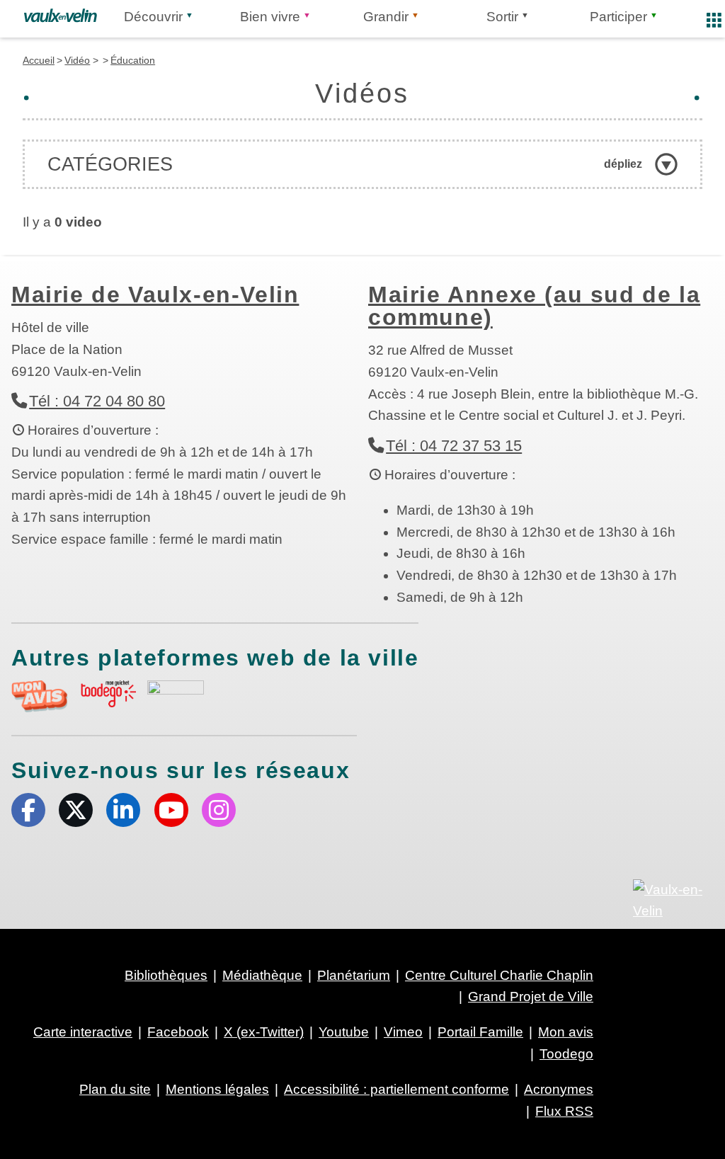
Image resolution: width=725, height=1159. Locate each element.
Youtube (171, 810)
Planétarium (353, 975)
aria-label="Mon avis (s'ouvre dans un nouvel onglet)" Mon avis (39, 696)
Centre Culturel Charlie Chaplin (499, 975)
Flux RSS (564, 1111)
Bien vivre (270, 16)
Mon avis (565, 1031)
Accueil (39, 60)
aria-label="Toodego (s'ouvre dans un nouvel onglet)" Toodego (107, 694)
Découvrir (153, 16)
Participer (618, 16)
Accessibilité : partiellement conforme (396, 1089)
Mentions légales (217, 1089)
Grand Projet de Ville (530, 996)
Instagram (219, 810)
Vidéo (77, 60)
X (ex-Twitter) (76, 810)
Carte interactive (82, 1031)
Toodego (566, 1053)
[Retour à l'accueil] (60, 15)
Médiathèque (262, 975)
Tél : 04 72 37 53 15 (454, 446)
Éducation (132, 60)
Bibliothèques (166, 975)
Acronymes (558, 1089)
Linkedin (123, 810)
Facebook (28, 810)
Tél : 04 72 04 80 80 (97, 401)
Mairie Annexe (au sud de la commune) (534, 306)
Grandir (386, 16)
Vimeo (403, 1031)
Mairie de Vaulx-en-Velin (155, 294)
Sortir (502, 16)
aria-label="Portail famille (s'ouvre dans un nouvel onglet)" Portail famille (175, 694)
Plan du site (115, 1089)
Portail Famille (480, 1031)
